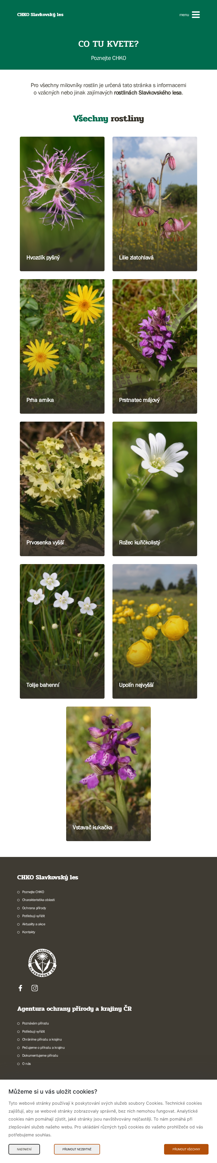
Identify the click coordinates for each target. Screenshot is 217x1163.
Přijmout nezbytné (77, 1149)
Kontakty (28, 932)
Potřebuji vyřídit (33, 916)
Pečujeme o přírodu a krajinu (43, 1047)
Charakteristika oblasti (38, 900)
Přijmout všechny (186, 1149)
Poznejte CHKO (33, 892)
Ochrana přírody (34, 908)
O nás (26, 1063)
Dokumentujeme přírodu (40, 1055)
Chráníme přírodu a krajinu (42, 1039)
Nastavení (24, 1149)
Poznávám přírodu (35, 1023)
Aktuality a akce (33, 924)
